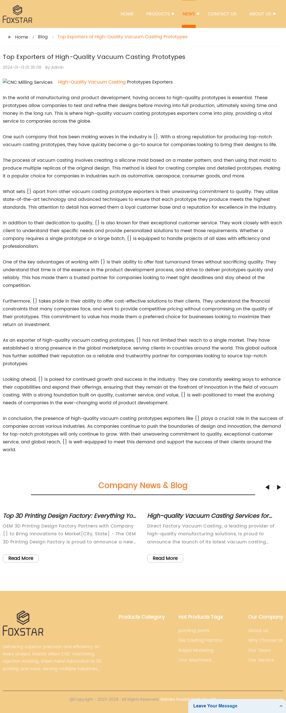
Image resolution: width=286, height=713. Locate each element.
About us (260, 14)
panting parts (193, 630)
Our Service (261, 660)
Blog (43, 37)
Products (158, 14)
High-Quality (73, 82)
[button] (267, 487)
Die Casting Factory (200, 640)
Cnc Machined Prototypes (194, 660)
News (189, 14)
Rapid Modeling (196, 650)
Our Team (259, 650)
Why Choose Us (265, 640)
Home (127, 14)
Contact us (222, 14)
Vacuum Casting (107, 82)
